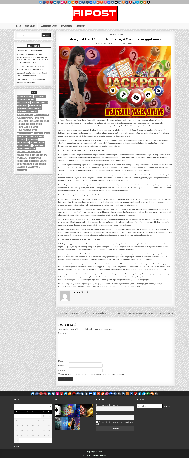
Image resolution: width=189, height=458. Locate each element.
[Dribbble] (105, 2)
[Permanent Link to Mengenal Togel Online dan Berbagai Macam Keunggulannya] (115, 82)
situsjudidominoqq (24, 145)
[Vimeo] (69, 2)
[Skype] (137, 2)
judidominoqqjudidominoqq (38, 121)
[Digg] (90, 2)
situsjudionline (38, 145)
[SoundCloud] (72, 2)
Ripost (100, 43)
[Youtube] (65, 2)
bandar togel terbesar (121, 284)
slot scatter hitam (24, 164)
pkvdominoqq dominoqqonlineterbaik (30, 136)
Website (61, 370)
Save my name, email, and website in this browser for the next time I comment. (92, 374)
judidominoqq (22, 121)
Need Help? (80, 26)
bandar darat (106, 284)
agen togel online (74, 284)
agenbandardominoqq (25, 96)
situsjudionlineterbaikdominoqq (28, 152)
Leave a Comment (127, 43)
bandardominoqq (35, 105)
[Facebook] (44, 2)
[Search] (148, 2)
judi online (149, 284)
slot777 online (22, 161)
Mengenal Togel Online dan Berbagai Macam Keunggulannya (115, 39)
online (47, 133)
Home (18, 26)
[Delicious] (94, 2)
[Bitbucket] (83, 2)
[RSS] (144, 2)
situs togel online (85, 286)
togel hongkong (99, 286)
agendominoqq (40, 96)
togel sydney (136, 286)
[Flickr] (62, 2)
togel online (111, 286)
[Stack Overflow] (123, 2)
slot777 (35, 155)
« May (16, 446)
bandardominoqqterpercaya (27, 111)
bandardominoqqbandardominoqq (29, 108)
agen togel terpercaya (91, 284)
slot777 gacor (22, 158)
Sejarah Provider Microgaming (29, 50)
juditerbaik (33, 127)
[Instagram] (58, 2)
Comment (63, 333)
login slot (38, 133)
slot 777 (44, 155)
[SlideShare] (134, 2)
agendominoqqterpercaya (26, 99)
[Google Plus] (47, 2)
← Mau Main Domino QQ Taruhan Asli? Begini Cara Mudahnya (81, 313)
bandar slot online (41, 115)
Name (61, 361)
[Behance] (108, 2)
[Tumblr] (87, 2)
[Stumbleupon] (98, 2)
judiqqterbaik (22, 127)
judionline (30, 124)
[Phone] (141, 2)
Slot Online (30, 26)
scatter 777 (21, 139)
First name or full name (107, 405)
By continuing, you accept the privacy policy (114, 423)
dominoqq (39, 118)
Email (61, 366)
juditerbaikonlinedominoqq (27, 130)
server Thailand (23, 142)
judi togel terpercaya (25, 133)
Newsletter (66, 26)
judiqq (38, 124)
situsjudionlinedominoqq (26, 148)
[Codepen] (116, 2)
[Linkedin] (54, 2)
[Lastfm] (76, 2)
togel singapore (123, 286)
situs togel (72, 286)
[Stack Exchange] (126, 2)
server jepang (33, 139)
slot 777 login (35, 158)
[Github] (80, 2)
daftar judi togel (137, 284)
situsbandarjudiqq (38, 142)
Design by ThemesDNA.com (94, 455)
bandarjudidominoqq (24, 115)
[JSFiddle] (119, 2)
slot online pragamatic (38, 161)
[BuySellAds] (130, 2)
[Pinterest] (51, 2)
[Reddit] (101, 2)
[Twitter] (40, 2)
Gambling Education (48, 26)
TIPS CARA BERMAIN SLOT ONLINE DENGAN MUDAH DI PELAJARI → (145, 313)
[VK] (112, 2)
